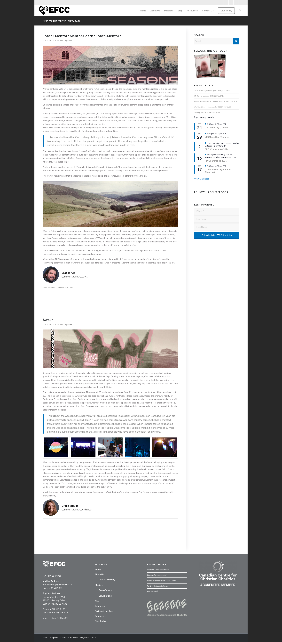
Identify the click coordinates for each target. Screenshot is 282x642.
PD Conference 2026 (216, 160)
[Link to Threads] (240, 2)
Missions (99, 585)
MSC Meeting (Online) (217, 137)
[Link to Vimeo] (231, 2)
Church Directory (107, 579)
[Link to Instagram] (226, 2)
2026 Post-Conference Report (205, 90)
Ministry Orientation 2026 (204, 96)
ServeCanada (105, 590)
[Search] (240, 10)
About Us (99, 574)
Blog (97, 601)
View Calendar (201, 178)
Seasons (60, 40)
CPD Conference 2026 (216, 149)
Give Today (100, 621)
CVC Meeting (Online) (216, 127)
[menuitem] (143, 10)
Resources (100, 606)
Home (98, 569)
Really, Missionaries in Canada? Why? (208, 101)
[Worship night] (83, 447)
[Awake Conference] (56, 447)
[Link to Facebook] (221, 2)
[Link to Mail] (236, 2)
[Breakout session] (110, 447)
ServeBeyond (105, 595)
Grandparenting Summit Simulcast (218, 170)
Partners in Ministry (104, 611)
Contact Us (100, 616)
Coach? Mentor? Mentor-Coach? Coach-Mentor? (82, 36)
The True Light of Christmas (204, 107)
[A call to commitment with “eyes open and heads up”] (137, 447)
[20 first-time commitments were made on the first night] (164, 447)
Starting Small (199, 112)
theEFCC (70, 40)
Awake (48, 320)
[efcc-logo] (54, 10)
